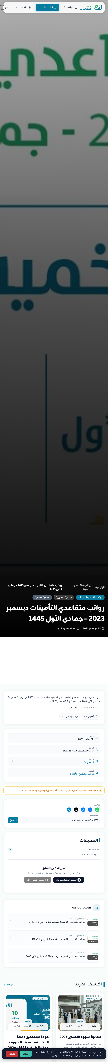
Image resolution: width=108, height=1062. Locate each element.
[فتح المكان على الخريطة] (12, 761)
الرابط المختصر (94, 815)
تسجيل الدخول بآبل (35, 880)
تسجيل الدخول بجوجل (68, 880)
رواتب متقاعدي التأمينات (82, 587)
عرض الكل (8, 984)
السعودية (89, 762)
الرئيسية (100, 587)
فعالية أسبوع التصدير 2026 (80, 1037)
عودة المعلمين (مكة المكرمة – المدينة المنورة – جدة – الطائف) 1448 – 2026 (28, 1042)
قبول (26, 1054)
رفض (12, 1054)
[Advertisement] (54, 658)
